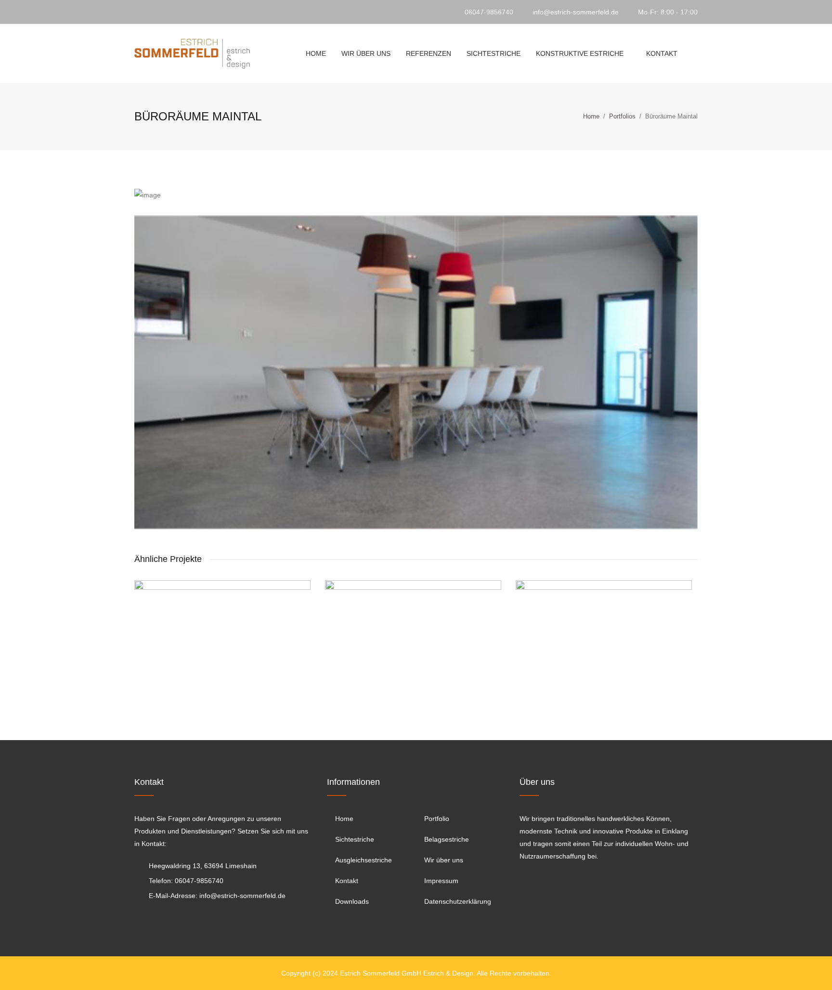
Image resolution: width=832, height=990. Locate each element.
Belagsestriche (446, 839)
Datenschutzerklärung (457, 901)
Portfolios (622, 116)
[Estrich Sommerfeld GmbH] (192, 53)
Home (316, 53)
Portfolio (436, 818)
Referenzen (428, 53)
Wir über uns (365, 53)
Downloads (352, 901)
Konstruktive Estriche (580, 53)
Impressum (441, 881)
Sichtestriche (493, 53)
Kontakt (661, 53)
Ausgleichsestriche (363, 860)
